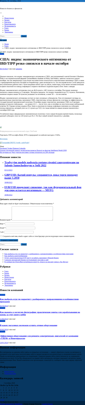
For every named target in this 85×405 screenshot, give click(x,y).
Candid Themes (47, 404)
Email (2, 228)
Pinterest (16, 148)
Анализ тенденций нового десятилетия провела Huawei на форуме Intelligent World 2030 (33, 150)
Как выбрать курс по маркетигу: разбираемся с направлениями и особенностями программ (38, 254)
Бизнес (7, 20)
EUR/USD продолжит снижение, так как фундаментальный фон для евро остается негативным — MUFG (42, 189)
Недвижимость (10, 26)
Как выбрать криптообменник (15, 256)
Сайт (2, 232)
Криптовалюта (10, 24)
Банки (6, 30)
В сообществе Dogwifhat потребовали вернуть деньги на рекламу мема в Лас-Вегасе (36, 262)
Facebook (3, 148)
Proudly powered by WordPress (11, 404)
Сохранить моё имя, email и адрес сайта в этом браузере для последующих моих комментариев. (39, 236)
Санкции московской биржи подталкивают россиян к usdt (26, 260)
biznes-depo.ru (5, 5)
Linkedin (22, 148)
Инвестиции (9, 18)
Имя (2, 224)
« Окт (2, 400)
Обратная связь (10, 373)
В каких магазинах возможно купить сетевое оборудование (28, 325)
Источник (4, 139)
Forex (6, 28)
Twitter (10, 148)
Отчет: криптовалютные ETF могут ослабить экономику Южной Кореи (31, 258)
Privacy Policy (9, 371)
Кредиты (7, 22)
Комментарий (6, 220)
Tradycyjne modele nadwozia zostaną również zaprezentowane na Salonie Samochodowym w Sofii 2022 (41, 164)
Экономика (8, 32)
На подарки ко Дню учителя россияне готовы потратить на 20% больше (27, 152)
